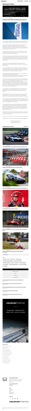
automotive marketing (23, 262)
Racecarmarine (11, 393)
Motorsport (11, 18)
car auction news (12, 259)
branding (12, 262)
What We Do (20, 1)
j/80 (8, 259)
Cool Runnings (5, 266)
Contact (26, 1)
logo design (16, 262)
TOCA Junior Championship (23, 264)
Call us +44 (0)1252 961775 (13, 383)
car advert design (5, 264)
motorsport (4, 259)
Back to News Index (16, 121)
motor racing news (18, 259)
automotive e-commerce (6, 262)
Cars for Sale (11, 392)
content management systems (13, 264)
